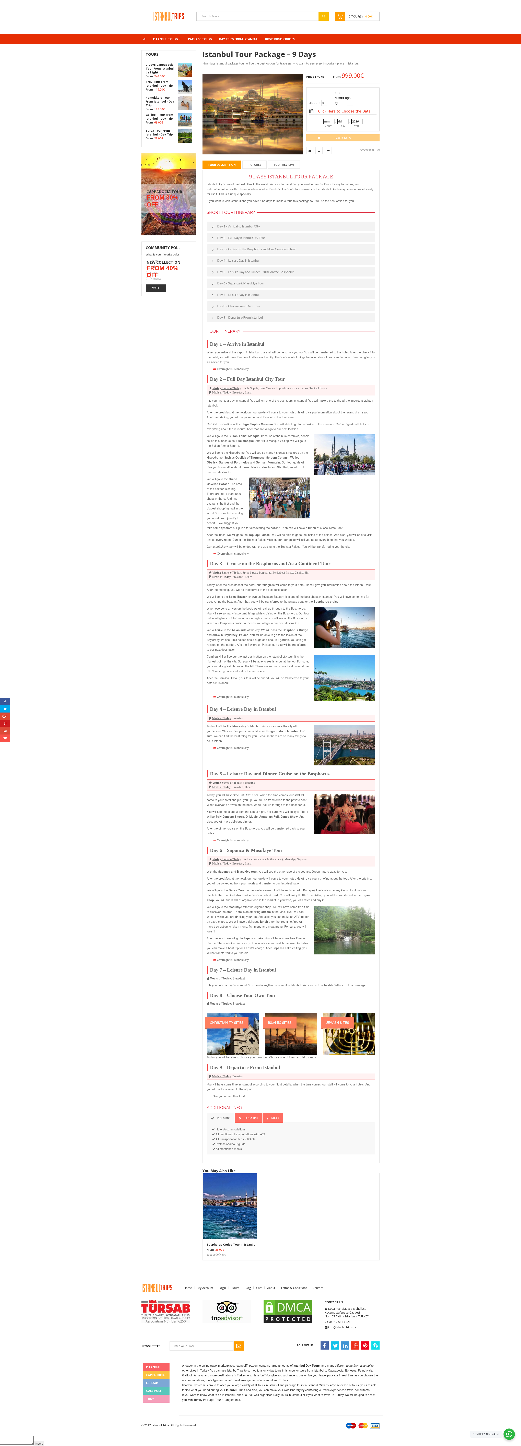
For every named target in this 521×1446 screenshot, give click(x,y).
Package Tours (200, 39)
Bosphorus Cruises (280, 39)
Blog (248, 1287)
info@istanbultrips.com (343, 1327)
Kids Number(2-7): (340, 98)
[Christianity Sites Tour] (233, 1034)
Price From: (315, 77)
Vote (156, 288)
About (271, 1287)
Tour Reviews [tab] (283, 165)
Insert (39, 1443)
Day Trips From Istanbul (238, 39)
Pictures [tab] (254, 165)
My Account (205, 1287)
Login (222, 1287)
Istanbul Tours (165, 39)
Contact (318, 1287)
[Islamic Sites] (291, 1034)
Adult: (314, 103)
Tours (235, 1287)
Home (188, 1287)
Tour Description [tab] (222, 165)
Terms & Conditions (294, 1287)
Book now (343, 138)
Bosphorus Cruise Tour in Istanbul (231, 1244)
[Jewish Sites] (349, 1034)
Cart (259, 1287)
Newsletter (151, 1346)
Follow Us (305, 1345)
